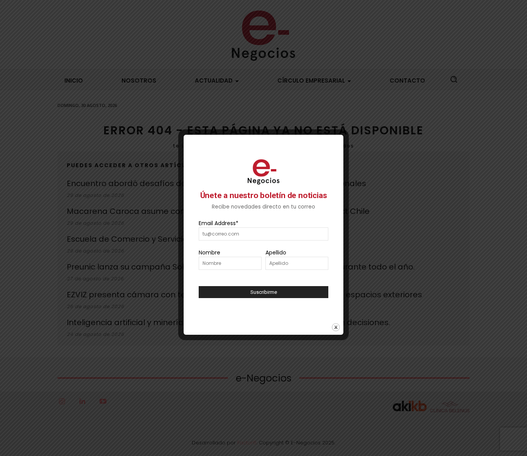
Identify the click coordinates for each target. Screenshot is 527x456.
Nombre (209, 252)
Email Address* (218, 223)
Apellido (275, 252)
